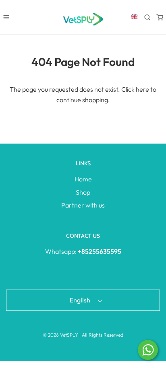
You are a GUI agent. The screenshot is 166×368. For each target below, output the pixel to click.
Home (83, 179)
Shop (83, 192)
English (80, 300)
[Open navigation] (6, 17)
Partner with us (83, 205)
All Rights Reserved (102, 335)
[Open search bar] (147, 17)
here (142, 89)
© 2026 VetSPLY (60, 335)
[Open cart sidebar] (160, 17)
